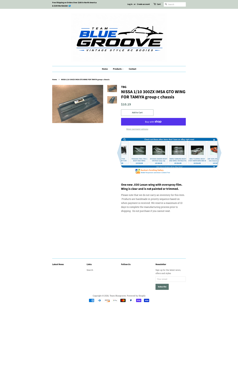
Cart (159, 4)
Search (90, 270)
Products (117, 68)
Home (105, 68)
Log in (129, 4)
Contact (132, 68)
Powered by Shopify (136, 295)
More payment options (137, 129)
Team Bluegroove (118, 295)
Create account (143, 4)
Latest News (58, 264)
